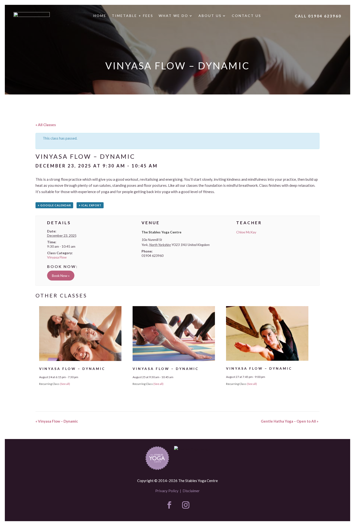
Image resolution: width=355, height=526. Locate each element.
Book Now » (61, 276)
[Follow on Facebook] (169, 505)
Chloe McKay (246, 232)
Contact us (246, 16)
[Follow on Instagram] (185, 505)
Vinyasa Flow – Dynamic (72, 369)
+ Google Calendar (54, 205)
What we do (173, 16)
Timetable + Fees (132, 16)
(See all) (65, 384)
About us (210, 16)
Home (99, 16)
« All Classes (46, 124)
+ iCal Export (90, 205)
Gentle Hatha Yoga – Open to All (289, 421)
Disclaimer (191, 491)
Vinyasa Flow (57, 257)
